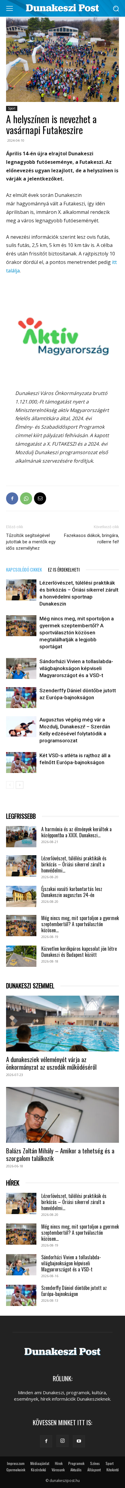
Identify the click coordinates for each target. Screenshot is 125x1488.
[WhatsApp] (26, 498)
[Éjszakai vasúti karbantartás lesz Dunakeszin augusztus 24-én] (21, 896)
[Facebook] (12, 498)
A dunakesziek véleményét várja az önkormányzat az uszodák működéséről (51, 1062)
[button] (116, 8)
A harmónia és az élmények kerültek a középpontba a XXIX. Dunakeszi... (76, 832)
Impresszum (16, 1463)
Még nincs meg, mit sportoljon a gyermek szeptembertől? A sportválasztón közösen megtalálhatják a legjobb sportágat (76, 633)
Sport (11, 108)
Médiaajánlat (39, 1463)
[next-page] (19, 785)
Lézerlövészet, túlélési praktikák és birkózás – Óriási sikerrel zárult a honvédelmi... (73, 864)
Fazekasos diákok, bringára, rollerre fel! (91, 539)
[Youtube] (79, 1441)
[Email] (40, 498)
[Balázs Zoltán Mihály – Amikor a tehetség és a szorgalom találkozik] (62, 1115)
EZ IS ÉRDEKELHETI (64, 569)
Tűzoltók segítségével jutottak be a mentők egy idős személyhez (31, 542)
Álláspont (94, 1469)
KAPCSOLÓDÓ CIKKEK (24, 569)
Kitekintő (112, 1469)
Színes (95, 1463)
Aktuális (76, 1469)
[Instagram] (62, 1441)
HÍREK (12, 1183)
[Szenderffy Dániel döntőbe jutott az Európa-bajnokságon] (21, 697)
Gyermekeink (15, 1469)
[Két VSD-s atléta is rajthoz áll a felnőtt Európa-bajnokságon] (21, 762)
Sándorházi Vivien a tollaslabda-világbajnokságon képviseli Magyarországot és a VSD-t (76, 668)
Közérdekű (38, 1469)
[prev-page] (10, 785)
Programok (76, 1463)
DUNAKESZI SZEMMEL (30, 985)
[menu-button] (9, 8)
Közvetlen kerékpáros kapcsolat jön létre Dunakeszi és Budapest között (79, 951)
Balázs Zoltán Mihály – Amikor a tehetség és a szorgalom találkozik (60, 1154)
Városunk (58, 1469)
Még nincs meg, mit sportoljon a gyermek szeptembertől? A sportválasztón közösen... (80, 924)
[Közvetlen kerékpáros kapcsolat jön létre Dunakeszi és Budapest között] (21, 956)
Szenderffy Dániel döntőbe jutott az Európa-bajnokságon (74, 1290)
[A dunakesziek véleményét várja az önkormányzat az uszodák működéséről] (62, 1023)
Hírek (58, 1463)
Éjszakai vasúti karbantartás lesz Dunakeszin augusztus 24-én (71, 892)
